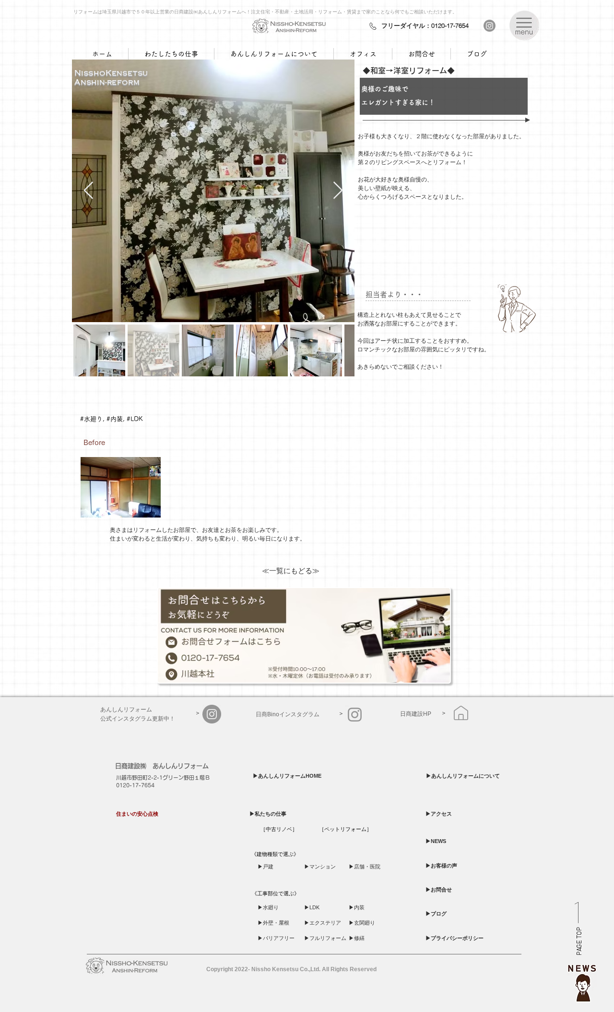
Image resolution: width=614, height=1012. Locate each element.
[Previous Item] (88, 190)
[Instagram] (490, 26)
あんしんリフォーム (181, 766)
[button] (524, 25)
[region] (582, 980)
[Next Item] (337, 190)
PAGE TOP (580, 942)
